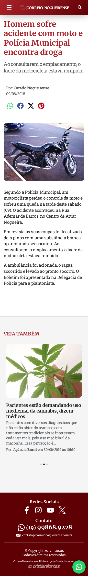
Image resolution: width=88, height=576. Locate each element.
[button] (9, 7)
